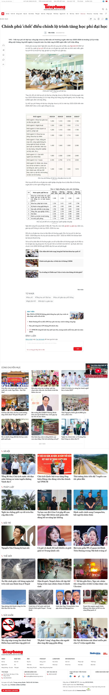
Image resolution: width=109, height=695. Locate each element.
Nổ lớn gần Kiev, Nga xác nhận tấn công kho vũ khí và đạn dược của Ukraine (90, 584)
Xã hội (7, 13)
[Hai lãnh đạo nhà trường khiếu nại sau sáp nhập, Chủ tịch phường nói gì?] (45, 427)
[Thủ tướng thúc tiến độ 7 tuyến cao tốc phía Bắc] (91, 464)
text (94, 19)
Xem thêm (106, 13)
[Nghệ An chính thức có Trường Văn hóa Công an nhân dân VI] (75, 427)
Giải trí (77, 13)
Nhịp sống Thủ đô (32, 667)
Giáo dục (83, 13)
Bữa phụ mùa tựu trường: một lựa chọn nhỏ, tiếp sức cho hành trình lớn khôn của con (44, 390)
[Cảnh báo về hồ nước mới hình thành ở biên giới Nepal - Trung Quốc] (41, 597)
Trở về (3, 64)
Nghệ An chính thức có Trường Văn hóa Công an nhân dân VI (73, 438)
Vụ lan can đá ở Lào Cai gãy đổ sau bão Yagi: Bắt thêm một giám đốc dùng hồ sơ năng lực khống (53, 515)
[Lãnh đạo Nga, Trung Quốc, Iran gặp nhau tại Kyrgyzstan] (68, 597)
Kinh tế (13, 13)
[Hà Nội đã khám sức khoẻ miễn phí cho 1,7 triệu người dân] (91, 628)
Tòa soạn (80, 1)
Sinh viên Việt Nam (59, 1)
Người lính (62, 13)
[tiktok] (80, 676)
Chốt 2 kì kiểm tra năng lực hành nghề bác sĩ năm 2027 (75, 389)
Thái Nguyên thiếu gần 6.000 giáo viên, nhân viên (73, 413)
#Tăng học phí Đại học (43, 297)
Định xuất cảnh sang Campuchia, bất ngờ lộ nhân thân (89, 513)
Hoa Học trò (71, 1)
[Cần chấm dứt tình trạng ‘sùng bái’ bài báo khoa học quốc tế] (32, 253)
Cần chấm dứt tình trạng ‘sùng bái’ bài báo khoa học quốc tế (59, 251)
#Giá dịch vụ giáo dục (45, 301)
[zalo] (84, 676)
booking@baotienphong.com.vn (34, 676)
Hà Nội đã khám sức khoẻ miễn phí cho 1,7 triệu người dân (90, 641)
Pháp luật (49, 13)
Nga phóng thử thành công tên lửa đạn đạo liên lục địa (13, 607)
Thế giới (37, 13)
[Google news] (89, 676)
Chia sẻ (3, 50)
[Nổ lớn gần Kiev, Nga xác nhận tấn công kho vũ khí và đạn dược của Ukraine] (91, 569)
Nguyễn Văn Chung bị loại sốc (15, 548)
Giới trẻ (43, 13)
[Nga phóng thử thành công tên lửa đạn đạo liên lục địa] (13, 597)
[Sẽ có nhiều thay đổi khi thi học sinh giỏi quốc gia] (15, 427)
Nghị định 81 (74, 46)
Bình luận (3, 59)
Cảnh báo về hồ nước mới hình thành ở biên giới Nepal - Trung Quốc (40, 608)
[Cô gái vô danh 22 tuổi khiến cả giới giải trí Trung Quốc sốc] (54, 536)
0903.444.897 (53, 674)
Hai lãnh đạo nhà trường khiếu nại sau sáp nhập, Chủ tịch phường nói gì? (45, 438)
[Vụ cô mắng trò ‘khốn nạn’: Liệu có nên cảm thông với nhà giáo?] (32, 274)
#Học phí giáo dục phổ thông (63, 297)
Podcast (43, 659)
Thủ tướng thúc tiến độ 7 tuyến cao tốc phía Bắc (90, 477)
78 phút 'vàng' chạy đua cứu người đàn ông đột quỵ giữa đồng (53, 641)
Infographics (70, 659)
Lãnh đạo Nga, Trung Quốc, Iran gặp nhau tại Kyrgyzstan (67, 607)
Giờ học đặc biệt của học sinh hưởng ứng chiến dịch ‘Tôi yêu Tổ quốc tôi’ (14, 413)
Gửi (78, 349)
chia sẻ (90, 19)
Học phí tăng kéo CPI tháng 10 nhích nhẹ (43, 326)
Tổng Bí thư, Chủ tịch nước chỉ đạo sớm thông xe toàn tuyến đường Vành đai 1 (17, 479)
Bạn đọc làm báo (11, 690)
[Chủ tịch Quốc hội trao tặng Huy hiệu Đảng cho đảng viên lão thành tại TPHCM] (54, 464)
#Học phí (29, 297)
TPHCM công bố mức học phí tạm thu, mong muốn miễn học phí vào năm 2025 (56, 331)
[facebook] (103, 1)
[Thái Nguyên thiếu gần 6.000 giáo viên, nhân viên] (75, 403)
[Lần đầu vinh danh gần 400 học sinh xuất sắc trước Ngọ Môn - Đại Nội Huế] (15, 378)
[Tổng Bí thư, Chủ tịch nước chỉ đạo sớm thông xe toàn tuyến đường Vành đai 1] (18, 464)
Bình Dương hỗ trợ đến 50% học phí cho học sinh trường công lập (52, 322)
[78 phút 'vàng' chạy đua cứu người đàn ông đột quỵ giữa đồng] (54, 628)
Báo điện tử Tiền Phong (54, 7)
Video (101, 13)
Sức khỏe (31, 13)
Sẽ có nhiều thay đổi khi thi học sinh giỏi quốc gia (14, 438)
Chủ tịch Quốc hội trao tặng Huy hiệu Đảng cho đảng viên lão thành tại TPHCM (53, 479)
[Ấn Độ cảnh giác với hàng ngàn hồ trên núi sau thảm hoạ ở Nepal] (18, 569)
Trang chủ (2, 13)
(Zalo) (36, 674)
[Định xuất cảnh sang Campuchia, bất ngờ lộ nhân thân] (91, 500)
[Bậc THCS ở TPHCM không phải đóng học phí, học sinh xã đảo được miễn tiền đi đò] (76, 315)
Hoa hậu (96, 13)
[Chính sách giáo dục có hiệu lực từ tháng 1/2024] (32, 263)
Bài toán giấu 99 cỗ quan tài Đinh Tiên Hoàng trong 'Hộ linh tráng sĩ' (90, 549)
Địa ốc (25, 13)
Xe (67, 13)
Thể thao (55, 13)
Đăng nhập (29, 339)
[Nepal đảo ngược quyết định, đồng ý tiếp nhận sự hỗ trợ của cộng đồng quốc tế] (95, 597)
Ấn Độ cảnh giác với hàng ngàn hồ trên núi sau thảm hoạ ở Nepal (17, 582)
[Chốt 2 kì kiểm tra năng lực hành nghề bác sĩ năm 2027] (75, 378)
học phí (40, 48)
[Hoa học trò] (105, 653)
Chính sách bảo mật (102, 672)
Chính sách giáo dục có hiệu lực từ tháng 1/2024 (55, 261)
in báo (98, 19)
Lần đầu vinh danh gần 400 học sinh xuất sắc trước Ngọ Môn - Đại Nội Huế (14, 390)
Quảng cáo (88, 1)
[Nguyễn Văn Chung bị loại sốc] (18, 536)
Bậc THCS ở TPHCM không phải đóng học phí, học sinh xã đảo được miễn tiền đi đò (47, 315)
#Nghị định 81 (31, 301)
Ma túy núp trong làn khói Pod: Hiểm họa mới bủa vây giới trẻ (16, 641)
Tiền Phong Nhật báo (45, 1)
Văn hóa (72, 13)
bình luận (102, 19)
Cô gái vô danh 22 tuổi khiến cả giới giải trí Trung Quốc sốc (54, 549)
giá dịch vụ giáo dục (71, 226)
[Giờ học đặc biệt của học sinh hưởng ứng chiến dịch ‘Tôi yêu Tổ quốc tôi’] (15, 403)
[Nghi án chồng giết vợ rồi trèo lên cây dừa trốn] (18, 500)
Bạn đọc (93, 664)
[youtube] (107, 1)
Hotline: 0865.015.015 (30, 1)
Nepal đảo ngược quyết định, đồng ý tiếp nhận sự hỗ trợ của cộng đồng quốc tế (94, 608)
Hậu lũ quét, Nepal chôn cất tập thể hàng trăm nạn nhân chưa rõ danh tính (53, 584)
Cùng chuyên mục (11, 367)
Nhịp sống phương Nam (46, 667)
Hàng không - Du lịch (7, 667)
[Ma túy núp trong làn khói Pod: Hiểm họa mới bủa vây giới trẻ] (18, 628)
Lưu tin (3, 55)
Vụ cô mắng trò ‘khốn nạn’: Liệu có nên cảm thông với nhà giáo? (60, 272)
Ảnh (28, 659)
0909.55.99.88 (30, 674)
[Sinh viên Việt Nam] (95, 653)
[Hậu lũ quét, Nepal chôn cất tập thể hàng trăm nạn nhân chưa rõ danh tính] (54, 569)
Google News (106, 19)
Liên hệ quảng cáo (30, 672)
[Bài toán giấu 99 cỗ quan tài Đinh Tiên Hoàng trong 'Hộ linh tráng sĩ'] (91, 536)
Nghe (3, 45)
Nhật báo (17, 659)
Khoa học (89, 13)
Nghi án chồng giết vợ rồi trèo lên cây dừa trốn (17, 513)
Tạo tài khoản (40, 339)
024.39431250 (7, 678)
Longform (56, 659)
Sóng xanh (19, 13)
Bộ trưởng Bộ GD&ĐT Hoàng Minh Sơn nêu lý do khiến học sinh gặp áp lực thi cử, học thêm (44, 414)
